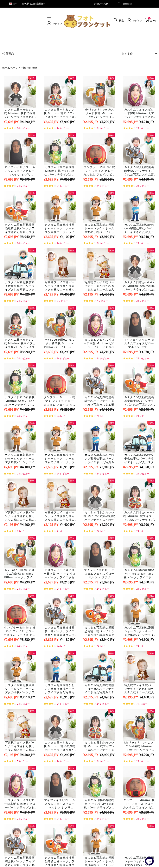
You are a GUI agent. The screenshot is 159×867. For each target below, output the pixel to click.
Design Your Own (20, 129)
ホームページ (10, 67)
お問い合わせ (101, 3)
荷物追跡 (127, 3)
